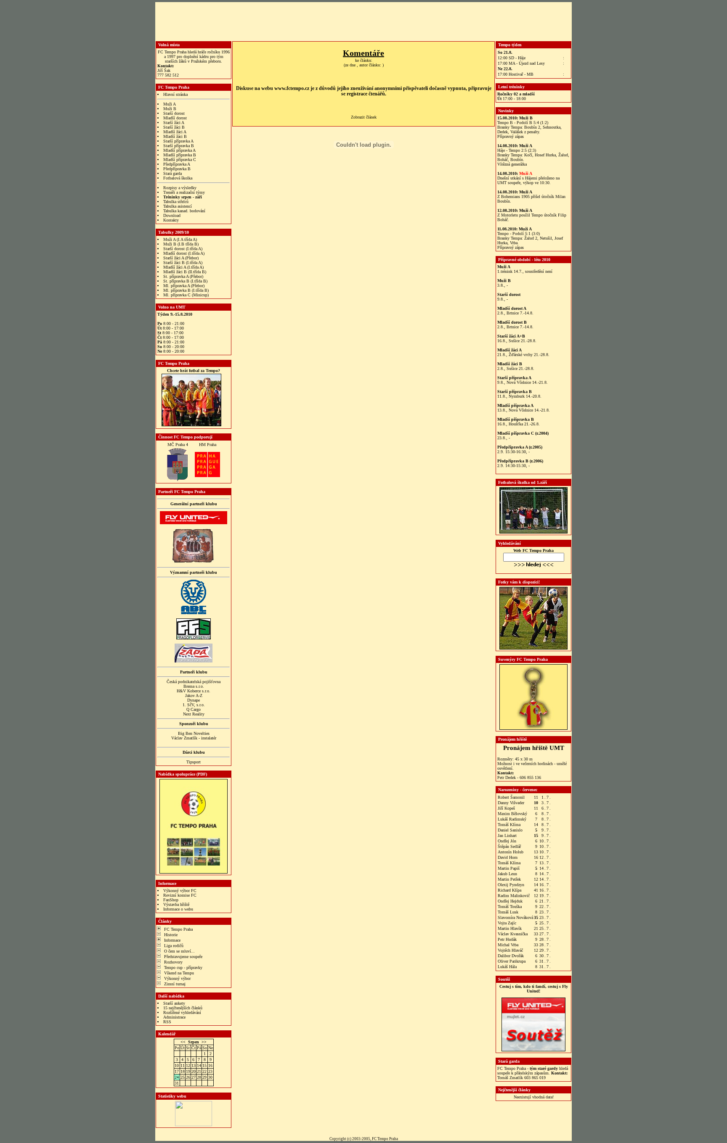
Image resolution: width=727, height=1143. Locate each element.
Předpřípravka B (177, 168)
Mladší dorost (175, 118)
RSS (167, 1021)
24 (177, 1077)
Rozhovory (173, 962)
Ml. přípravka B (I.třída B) (186, 290)
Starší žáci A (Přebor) (181, 258)
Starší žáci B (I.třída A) (182, 262)
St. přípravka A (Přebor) (183, 276)
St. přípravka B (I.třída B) (185, 281)
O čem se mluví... (179, 951)
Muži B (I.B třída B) (181, 244)
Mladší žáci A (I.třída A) (183, 267)
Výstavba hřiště (176, 904)
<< (183, 1042)
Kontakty (171, 220)
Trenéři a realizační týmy (184, 192)
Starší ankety (174, 1003)
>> (204, 1042)
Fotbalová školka (177, 178)
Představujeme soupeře (183, 956)
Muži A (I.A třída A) (180, 239)
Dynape (193, 700)
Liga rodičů (173, 945)
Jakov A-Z (193, 695)
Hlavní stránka (175, 94)
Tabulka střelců (175, 201)
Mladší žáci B (175, 136)
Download (171, 215)
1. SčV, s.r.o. (194, 704)
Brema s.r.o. (193, 686)
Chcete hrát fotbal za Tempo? (193, 370)
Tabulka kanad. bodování (184, 211)
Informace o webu (178, 909)
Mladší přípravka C (179, 159)
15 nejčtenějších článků (182, 1008)
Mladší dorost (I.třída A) (183, 253)
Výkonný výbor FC (179, 890)
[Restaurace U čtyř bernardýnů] (193, 561)
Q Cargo (193, 709)
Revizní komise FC (179, 895)
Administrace (174, 1017)
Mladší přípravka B (179, 155)
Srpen (193, 1042)
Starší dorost (174, 113)
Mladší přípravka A (179, 150)
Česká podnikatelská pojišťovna (193, 681)
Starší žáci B (174, 127)
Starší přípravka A (178, 141)
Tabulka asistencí (177, 206)
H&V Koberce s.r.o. (193, 691)
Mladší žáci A (174, 131)
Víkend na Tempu (179, 973)
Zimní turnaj (175, 984)
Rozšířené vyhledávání (182, 1012)
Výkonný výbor (177, 978)
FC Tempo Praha (178, 929)
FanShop (170, 900)
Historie (171, 934)
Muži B (169, 108)
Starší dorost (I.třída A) (182, 248)
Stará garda (172, 173)
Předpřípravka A (176, 164)
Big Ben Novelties (194, 733)
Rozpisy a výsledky (179, 187)
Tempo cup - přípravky (183, 967)
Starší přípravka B (178, 145)
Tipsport (193, 762)
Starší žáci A (173, 122)
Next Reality (193, 714)
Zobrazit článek (364, 117)
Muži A (169, 104)
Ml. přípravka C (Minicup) (186, 295)
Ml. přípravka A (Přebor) (183, 285)
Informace (172, 940)
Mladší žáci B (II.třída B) (184, 271)
